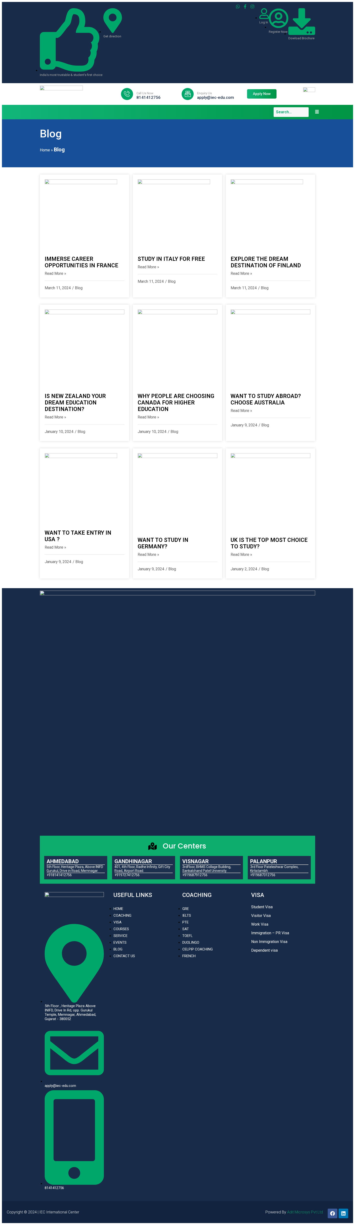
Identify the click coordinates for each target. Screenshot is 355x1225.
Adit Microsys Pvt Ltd (305, 1212)
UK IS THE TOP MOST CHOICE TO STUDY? (269, 543)
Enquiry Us (204, 93)
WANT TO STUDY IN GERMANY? (163, 543)
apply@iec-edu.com (215, 97)
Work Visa (259, 924)
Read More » (55, 273)
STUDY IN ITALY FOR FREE (171, 259)
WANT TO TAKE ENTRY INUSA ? (78, 536)
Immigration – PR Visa (270, 933)
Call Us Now (144, 93)
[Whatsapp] (238, 6)
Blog (79, 288)
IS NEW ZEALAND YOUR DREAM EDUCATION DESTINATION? (75, 402)
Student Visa (262, 907)
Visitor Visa (261, 915)
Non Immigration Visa (269, 941)
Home (45, 150)
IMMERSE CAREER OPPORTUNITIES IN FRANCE (81, 262)
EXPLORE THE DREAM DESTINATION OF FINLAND (266, 262)
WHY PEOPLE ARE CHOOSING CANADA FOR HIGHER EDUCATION (176, 402)
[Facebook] (332, 1213)
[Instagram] (252, 6)
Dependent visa (264, 950)
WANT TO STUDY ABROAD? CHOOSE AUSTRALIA (266, 399)
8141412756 (148, 97)
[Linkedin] (343, 1213)
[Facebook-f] (245, 6)
